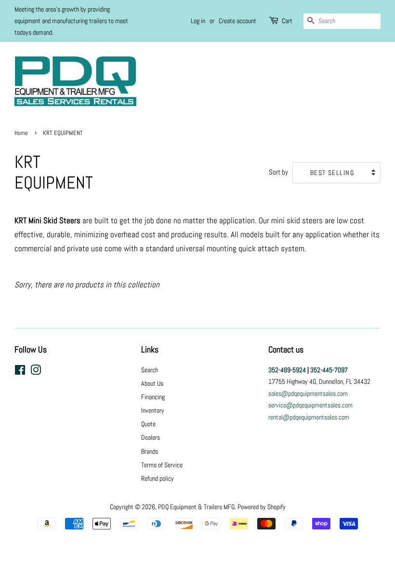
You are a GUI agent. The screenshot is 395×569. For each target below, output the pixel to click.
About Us (152, 383)
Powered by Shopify (261, 506)
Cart (287, 20)
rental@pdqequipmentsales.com (308, 417)
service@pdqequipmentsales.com (310, 405)
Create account (237, 20)
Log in (198, 20)
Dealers (150, 437)
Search (149, 370)
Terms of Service (162, 465)
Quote (148, 424)
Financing (153, 397)
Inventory (152, 410)
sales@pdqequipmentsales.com (308, 393)
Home (21, 133)
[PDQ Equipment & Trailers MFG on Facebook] (20, 371)
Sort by (278, 172)
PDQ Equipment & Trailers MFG (196, 506)
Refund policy (157, 478)
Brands (149, 451)
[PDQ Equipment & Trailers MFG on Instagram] (35, 371)
